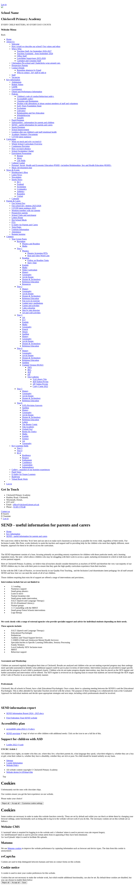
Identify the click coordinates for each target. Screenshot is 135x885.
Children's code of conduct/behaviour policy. (35, 96)
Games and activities (30, 305)
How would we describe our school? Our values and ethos (36, 46)
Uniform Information (20, 229)
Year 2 (19, 286)
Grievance (21, 110)
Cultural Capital (18, 163)
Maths (24, 246)
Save (24, 883)
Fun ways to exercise (31, 301)
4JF (28, 374)
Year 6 (19, 403)
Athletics (20, 191)
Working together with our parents (26, 210)
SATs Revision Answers (32, 405)
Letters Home (17, 217)
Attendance (16, 232)
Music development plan (22, 168)
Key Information (13, 80)
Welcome (15, 44)
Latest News (17, 175)
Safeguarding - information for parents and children (33, 122)
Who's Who (16, 49)
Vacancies (16, 77)
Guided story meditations (32, 303)
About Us (10, 42)
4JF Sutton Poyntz (40, 384)
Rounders (21, 194)
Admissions (16, 82)
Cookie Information (14, 763)
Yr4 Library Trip (40, 379)
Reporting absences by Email (29, 70)
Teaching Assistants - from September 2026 (35, 53)
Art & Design (27, 277)
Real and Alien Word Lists (38, 255)
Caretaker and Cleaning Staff (29, 61)
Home (8, 39)
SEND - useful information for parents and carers (32, 125)
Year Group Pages (19, 239)
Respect (25, 458)
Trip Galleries (33, 377)
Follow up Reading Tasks (38, 260)
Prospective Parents (20, 65)
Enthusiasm (27, 460)
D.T (24, 320)
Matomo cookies (14, 848)
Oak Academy (28, 427)
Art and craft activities (31, 313)
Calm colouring (28, 308)
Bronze (20, 156)
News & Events (13, 170)
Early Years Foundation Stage (29, 106)
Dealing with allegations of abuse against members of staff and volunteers (47, 103)
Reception (21, 241)
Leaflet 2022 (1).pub (14, 745)
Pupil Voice (16, 472)
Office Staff (22, 56)
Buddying (16, 477)
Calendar (15, 198)
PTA (14, 222)
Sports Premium (18, 127)
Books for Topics (29, 431)
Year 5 (19, 389)
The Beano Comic (29, 424)
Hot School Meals (19, 220)
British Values (17, 84)
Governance (17, 89)
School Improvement (20, 130)
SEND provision (13, 733)
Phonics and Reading (31, 244)
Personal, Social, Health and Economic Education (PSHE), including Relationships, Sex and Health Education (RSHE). (61, 165)
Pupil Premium (18, 120)
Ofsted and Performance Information (27, 91)
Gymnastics (22, 189)
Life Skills (21, 160)
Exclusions (21, 108)
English (25, 265)
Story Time (32, 263)
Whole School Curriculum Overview (27, 144)
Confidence (27, 462)
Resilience (26, 455)
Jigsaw (25, 332)
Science (25, 439)
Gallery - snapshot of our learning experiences (31, 469)
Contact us (5, 511)
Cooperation (27, 465)
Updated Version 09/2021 (33, 365)
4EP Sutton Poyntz (40, 381)
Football (20, 184)
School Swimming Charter (23, 151)
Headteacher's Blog (20, 172)
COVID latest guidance (21, 137)
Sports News (17, 179)
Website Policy (12, 765)
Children (10, 236)
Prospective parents (20, 213)
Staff (14, 75)
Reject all (5, 803)
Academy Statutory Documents (25, 134)
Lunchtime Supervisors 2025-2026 (31, 58)
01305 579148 (19, 507)
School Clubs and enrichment (24, 215)
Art (23, 317)
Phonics (25, 251)
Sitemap (9, 760)
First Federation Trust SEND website (21, 718)
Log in (4, 4)
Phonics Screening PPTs (37, 253)
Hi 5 (19, 182)
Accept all (16, 803)
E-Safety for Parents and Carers (25, 225)
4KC (29, 370)
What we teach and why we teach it (26, 141)
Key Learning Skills (20, 446)
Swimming (21, 187)
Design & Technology (31, 279)
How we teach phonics (21, 149)
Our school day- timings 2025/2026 (26, 206)
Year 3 (19, 315)
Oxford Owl (27, 429)
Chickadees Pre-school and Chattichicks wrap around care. (36, 63)
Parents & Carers (13, 201)
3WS (29, 367)
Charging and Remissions (27, 101)
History (25, 272)
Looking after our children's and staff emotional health (34, 132)
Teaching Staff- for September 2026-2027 (34, 51)
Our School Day (18, 203)
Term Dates (16, 227)
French (25, 329)
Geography (27, 275)
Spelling (25, 334)
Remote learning (18, 234)
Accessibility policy (25, 99)
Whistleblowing (23, 115)
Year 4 (19, 348)
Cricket (20, 196)
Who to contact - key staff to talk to (31, 72)
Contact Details (18, 68)
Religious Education (30, 282)
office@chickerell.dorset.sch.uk (26, 504)
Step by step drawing (31, 310)
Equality (20, 118)
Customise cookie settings (32, 803)
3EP (29, 372)
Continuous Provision (21, 146)
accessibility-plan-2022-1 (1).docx (20, 729)
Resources (26, 284)
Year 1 (19, 248)
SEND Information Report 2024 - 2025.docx (25, 713)
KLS (19, 453)
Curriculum (11, 139)
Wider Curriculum (29, 270)
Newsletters (16, 177)
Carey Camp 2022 (40, 386)
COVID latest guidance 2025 (24, 208)
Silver (19, 158)
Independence (28, 467)
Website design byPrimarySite (19, 772)
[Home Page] (2, 7)
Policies (15, 94)
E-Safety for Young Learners (23, 474)
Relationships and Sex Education (30, 113)
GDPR (14, 87)
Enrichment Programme (21, 153)
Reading (25, 258)
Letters (25, 422)
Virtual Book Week (20, 479)
